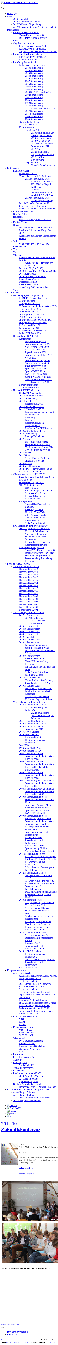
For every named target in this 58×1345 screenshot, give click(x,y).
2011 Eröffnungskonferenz (31, 395)
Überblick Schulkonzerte (36, 531)
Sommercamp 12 (33, 886)
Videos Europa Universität (31, 35)
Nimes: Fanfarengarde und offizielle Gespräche (37, 459)
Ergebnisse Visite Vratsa (36, 441)
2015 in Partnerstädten (29, 626)
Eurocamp (18, 1054)
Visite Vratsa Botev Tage (36, 672)
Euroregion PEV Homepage (32, 57)
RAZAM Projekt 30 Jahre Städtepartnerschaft (31, 988)
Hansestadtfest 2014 (28, 582)
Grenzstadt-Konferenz (35, 493)
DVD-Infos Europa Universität (33, 38)
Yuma (16, 290)
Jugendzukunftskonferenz (37, 807)
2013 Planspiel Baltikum (42, 132)
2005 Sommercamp (34, 86)
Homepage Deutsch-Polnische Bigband (37, 1087)
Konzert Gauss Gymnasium (38, 542)
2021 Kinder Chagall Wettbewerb (41, 185)
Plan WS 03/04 (32, 488)
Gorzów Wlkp (20, 214)
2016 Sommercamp (34, 70)
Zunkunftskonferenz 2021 (43, 181)
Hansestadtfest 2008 (28, 599)
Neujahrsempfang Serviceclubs (39, 902)
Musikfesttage (31, 918)
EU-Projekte (13, 292)
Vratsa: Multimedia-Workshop (39, 680)
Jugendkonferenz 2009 (35, 352)
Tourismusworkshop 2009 (37, 344)
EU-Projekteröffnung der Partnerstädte (36, 828)
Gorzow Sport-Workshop (37, 696)
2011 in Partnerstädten (29, 677)
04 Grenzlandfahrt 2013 (30, 309)
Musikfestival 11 (27, 1065)
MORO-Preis (25, 1030)
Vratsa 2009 (30, 357)
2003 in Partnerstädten (29, 634)
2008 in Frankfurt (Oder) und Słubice (36, 788)
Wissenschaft (19, 1038)
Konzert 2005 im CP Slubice (32, 48)
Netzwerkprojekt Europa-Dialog (28, 295)
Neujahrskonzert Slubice (36, 905)
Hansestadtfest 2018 (28, 572)
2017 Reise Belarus (34, 618)
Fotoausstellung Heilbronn (37, 555)
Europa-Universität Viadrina (32, 1046)
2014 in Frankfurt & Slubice (32, 932)
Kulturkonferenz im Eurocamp (39, 883)
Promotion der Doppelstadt (31, 547)
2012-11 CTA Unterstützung (37, 158)
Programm (30, 420)
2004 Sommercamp (34, 89)
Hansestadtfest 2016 (28, 577)
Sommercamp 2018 (34, 729)
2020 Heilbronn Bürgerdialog (27, 24)
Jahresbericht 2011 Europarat (32, 206)
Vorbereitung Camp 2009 (37, 347)
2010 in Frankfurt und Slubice (33, 797)
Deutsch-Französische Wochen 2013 (36, 227)
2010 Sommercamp (34, 78)
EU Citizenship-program (24, 1057)
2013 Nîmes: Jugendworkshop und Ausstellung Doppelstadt (35, 470)
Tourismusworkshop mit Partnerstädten (36, 833)
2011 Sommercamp (34, 113)
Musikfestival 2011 (34, 404)
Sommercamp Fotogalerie (37, 824)
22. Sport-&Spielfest (28, 1078)
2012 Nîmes (24, 455)
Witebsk (17, 254)
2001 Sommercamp (34, 97)
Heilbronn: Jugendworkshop (38, 699)
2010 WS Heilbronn (40, 141)
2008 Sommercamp (34, 119)
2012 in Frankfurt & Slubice (32, 872)
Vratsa (16, 252)
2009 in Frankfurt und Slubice (33, 815)
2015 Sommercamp (34, 73)
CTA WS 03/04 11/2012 (30, 485)
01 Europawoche (27, 301)
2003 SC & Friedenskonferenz (39, 92)
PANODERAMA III (35, 813)
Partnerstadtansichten (23, 211)
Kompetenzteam (26, 127)
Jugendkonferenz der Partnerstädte (35, 841)
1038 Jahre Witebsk (34, 675)
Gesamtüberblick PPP (29, 387)
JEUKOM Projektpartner (31, 393)
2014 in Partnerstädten (29, 628)
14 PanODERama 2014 (30, 333)
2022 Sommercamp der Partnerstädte (36, 708)
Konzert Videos (32, 498)
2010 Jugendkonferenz (41, 138)
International (13, 29)
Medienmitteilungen (34, 422)
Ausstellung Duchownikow (38, 921)
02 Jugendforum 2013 (29, 303)
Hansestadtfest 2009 (28, 596)
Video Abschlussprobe (35, 534)
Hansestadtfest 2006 (28, 604)
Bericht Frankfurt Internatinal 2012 (35, 203)
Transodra (17, 1059)
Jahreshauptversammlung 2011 (33, 46)
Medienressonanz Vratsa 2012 (39, 447)
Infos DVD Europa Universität (39, 553)
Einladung (30, 417)
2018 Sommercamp (34, 67)
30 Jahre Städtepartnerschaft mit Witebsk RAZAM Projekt (43, 192)
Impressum (12, 1334)
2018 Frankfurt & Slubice (31, 726)
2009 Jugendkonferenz (41, 135)
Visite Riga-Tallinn (34, 509)
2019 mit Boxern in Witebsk (32, 276)
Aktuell (10, 16)
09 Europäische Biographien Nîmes (35, 319)
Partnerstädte (13, 168)
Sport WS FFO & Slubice (37, 810)
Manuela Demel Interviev (43, 165)
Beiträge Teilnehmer (34, 436)
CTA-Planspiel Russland (36, 515)
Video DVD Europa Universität (40, 550)
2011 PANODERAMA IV (31, 406)
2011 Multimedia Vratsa (42, 143)
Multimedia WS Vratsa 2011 (38, 379)
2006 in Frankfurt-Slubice (31, 772)
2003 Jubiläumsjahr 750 (30, 750)
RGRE (22, 1021)
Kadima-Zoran (20, 222)
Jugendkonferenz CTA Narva (39, 683)
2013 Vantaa (25, 452)
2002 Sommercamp (34, 95)
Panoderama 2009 (33, 837)
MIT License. (11, 1342)
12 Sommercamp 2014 (29, 328)
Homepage (12, 13)
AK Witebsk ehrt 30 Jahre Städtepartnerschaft (34, 27)
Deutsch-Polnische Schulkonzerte (41, 891)
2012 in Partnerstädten (29, 656)
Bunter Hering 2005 (28, 607)
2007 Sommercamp (34, 81)
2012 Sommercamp (34, 111)
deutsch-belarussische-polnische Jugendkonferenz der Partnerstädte (40, 962)
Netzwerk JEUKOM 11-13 (26, 390)
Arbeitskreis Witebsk (23, 973)
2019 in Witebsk (20, 19)
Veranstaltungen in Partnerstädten (28, 612)
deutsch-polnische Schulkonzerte (34, 528)
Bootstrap (5, 1340)
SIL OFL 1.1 (50, 1342)
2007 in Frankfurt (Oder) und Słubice (36, 780)
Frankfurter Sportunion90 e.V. (27, 1073)
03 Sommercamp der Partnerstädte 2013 (38, 306)
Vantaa (16, 249)
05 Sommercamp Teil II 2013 (33, 311)
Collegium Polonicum (29, 1049)
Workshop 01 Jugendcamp (31, 482)
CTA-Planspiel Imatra (35, 517)
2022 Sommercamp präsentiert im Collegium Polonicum (42, 715)
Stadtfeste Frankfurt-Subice (26, 566)
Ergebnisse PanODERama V (38, 428)
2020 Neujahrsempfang (42, 200)
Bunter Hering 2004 (28, 610)
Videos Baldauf (32, 520)
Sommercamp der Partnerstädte (39, 756)
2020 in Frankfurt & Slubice (38, 198)
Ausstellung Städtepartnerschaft (34, 287)
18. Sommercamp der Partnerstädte (35, 741)
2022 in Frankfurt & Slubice (32, 704)
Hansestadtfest (32, 786)
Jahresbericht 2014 (28, 173)
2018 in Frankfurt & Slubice (26, 21)
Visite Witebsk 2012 (28, 284)
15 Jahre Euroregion (28, 59)
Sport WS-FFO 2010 (35, 371)
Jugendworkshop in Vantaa (37, 647)
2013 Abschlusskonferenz (31, 466)
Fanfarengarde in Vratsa (36, 645)
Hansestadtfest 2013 (28, 585)
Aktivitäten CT (32, 130)
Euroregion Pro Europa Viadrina (28, 54)
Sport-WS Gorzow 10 (35, 368)
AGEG (22, 1024)
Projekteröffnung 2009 (35, 341)
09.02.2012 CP (26, 1035)
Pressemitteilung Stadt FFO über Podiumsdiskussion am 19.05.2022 (35, 1007)
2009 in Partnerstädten (29, 631)
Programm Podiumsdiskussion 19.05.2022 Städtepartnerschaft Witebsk (37, 1001)
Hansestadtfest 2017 (28, 574)
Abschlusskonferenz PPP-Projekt (40, 856)
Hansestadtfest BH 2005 (36, 767)
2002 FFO (24, 745)
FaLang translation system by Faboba (10, 1324)
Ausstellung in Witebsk (24, 1092)
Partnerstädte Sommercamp (32, 65)
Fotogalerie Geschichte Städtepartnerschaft (30, 979)
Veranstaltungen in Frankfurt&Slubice (31, 702)
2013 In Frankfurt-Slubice (31, 900)
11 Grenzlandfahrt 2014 (30, 325)
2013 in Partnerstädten (29, 642)
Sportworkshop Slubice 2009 (38, 355)
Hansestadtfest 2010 (28, 593)
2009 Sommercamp (34, 116)
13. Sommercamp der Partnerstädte (35, 863)
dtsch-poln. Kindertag (29, 122)
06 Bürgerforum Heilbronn (31, 314)
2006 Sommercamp (34, 84)
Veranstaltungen (26, 1032)
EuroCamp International (24, 62)
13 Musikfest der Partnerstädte (33, 330)
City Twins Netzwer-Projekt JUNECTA (38, 51)
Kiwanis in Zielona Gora (36, 927)
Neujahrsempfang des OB (37, 935)
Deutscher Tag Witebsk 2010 (38, 688)
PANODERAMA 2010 (36, 374)
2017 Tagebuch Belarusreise (38, 622)
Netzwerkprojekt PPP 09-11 (26, 336)
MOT (21, 1019)
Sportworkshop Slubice (36, 848)
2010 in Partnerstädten (29, 685)
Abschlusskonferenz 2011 (37, 382)
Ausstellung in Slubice (23, 1095)
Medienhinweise (32, 425)
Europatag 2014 (32, 943)
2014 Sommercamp (34, 76)
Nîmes (16, 225)
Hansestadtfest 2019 (28, 569)
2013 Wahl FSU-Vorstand (31, 1076)
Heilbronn (18, 216)
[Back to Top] (2, 1327)
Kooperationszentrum (23, 1027)
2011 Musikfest (26, 401)
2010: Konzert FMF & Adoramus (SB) (37, 271)
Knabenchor (19, 1070)
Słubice (16, 241)
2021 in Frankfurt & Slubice (38, 179)
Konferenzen (25, 338)
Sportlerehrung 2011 (28, 1081)
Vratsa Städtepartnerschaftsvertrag (41, 851)
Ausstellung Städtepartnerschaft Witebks (38, 975)
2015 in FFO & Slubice (30, 951)
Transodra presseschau (23, 1068)
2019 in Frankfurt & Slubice (32, 723)
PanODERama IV (33, 870)
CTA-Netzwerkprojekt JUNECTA (29, 474)
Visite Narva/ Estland (35, 523)
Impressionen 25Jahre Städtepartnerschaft (29, 280)
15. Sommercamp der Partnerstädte (35, 955)
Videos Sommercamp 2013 (43, 108)
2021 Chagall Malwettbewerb (27, 1100)
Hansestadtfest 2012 (28, 588)
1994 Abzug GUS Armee (31, 748)
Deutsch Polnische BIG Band (27, 1084)
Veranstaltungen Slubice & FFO (34, 244)
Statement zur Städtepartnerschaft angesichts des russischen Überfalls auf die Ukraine (37, 995)
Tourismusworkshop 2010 (37, 360)
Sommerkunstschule (34, 946)
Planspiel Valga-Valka (35, 512)
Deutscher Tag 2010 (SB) (31, 268)
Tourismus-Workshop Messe (38, 805)
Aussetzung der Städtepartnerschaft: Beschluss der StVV (36, 1012)
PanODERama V (33, 889)
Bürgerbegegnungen (28, 385)
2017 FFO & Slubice (29, 731)
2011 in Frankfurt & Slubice (32, 853)
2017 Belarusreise (27, 273)
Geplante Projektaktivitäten (37, 450)
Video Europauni (27, 1043)
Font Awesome (23, 1342)
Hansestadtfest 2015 (28, 580)
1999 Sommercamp (34, 103)
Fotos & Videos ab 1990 (18, 563)
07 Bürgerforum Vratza (30, 317)
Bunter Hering (32, 759)
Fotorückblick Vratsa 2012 (37, 444)
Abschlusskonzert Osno (36, 544)
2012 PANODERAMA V (31, 409)
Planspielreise (25, 501)
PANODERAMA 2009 (36, 349)
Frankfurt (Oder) (21, 170)
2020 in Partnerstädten (29, 639)
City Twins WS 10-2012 (42, 154)
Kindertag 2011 (32, 124)
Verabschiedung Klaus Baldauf (39, 916)
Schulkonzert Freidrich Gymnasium (35, 538)
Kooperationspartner (16, 970)
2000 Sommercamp (34, 100)
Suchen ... (6, 8)
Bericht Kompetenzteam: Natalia (40, 490)
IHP (21, 1051)
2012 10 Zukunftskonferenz (20, 1126)
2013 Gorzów (25, 463)
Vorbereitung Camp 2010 (37, 363)
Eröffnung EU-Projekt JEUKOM (40, 859)
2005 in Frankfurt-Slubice (31, 761)
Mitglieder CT (31, 162)
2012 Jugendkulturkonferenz (32, 431)
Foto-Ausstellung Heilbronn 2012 (35, 219)
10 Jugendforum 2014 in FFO (33, 322)
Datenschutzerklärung (17, 1332)
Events (16, 40)
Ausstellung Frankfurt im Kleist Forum (31, 1097)
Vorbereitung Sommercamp (38, 818)
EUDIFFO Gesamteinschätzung (34, 298)
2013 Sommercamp (34, 105)
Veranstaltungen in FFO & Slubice (35, 176)
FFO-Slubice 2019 (28, 967)
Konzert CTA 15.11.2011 (37, 496)
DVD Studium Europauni (31, 1040)
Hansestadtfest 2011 (28, 591)
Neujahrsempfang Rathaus (37, 908)
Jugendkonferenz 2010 (35, 366)
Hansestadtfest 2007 (28, 601)
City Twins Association (24, 43)
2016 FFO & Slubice (29, 734)
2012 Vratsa (36, 149)
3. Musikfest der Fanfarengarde (39, 867)
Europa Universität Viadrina (26, 32)
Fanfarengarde (20, 1062)
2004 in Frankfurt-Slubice (31, 753)
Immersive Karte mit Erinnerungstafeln (37, 208)
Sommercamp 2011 (40, 146)
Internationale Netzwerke (25, 1016)
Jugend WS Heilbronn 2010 (38, 376)
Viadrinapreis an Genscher (37, 924)
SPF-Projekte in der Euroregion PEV (30, 525)
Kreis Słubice (19, 246)
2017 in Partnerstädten (29, 615)
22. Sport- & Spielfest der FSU (39, 881)
